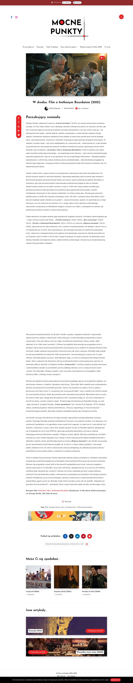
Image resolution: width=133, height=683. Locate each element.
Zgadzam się (115, 680)
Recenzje (40, 47)
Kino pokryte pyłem (68, 47)
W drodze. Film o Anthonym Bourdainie (78, 507)
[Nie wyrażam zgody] (130, 680)
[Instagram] (16, 17)
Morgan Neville (54, 507)
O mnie (107, 47)
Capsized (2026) (32, 591)
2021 (47, 507)
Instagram (67, 2)
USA (62, 507)
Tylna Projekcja (52, 47)
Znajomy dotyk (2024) (62, 591)
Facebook (78, 2)
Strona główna (28, 47)
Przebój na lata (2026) (91, 591)
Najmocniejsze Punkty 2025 (91, 47)
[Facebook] (12, 17)
